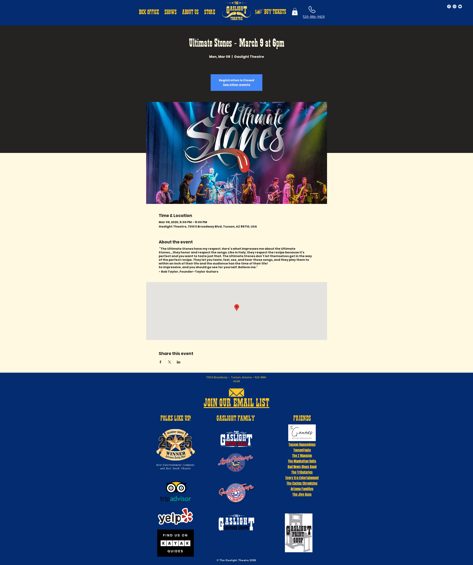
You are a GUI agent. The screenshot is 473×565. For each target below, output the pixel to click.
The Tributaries (302, 472)
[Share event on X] (169, 362)
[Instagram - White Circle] (454, 6)
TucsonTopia (302, 450)
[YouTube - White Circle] (460, 6)
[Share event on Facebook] (160, 362)
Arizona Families (302, 488)
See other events (236, 85)
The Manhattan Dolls (302, 461)
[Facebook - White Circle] (449, 6)
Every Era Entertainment (302, 477)
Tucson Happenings (302, 444)
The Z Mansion (302, 455)
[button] (149, 12)
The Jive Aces (302, 494)
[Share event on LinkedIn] (178, 362)
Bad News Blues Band (302, 466)
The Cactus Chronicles (302, 483)
